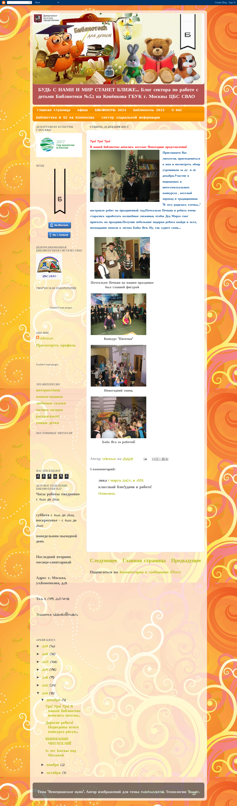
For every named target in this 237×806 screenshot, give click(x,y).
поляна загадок (49, 410)
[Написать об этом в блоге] (157, 459)
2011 (45, 693)
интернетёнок (48, 390)
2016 (46, 654)
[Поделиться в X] (160, 459)
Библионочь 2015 (148, 110)
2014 (45, 670)
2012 (46, 685)
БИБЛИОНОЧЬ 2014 (110, 110)
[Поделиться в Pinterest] (166, 459)
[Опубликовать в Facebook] (163, 459)
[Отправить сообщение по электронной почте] (145, 459)
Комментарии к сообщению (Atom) (150, 572)
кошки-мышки (49, 397)
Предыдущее (186, 561)
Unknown (46, 338)
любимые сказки (51, 403)
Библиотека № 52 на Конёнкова (65, 118)
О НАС (177, 110)
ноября (53, 765)
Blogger (193, 792)
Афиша (82, 110)
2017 (45, 646)
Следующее (103, 561)
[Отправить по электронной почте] (153, 459)
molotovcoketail (152, 792)
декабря (54, 700)
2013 (45, 677)
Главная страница (144, 561)
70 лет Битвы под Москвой (60, 753)
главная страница (53, 110)
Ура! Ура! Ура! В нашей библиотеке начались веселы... (63, 711)
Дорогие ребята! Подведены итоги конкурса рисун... (62, 727)
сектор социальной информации (130, 118)
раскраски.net (48, 416)
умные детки (47, 423)
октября (54, 773)
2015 (46, 662)
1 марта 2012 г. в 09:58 (125, 480)
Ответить (106, 494)
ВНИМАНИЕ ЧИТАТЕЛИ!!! (58, 741)
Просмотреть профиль (56, 345)
